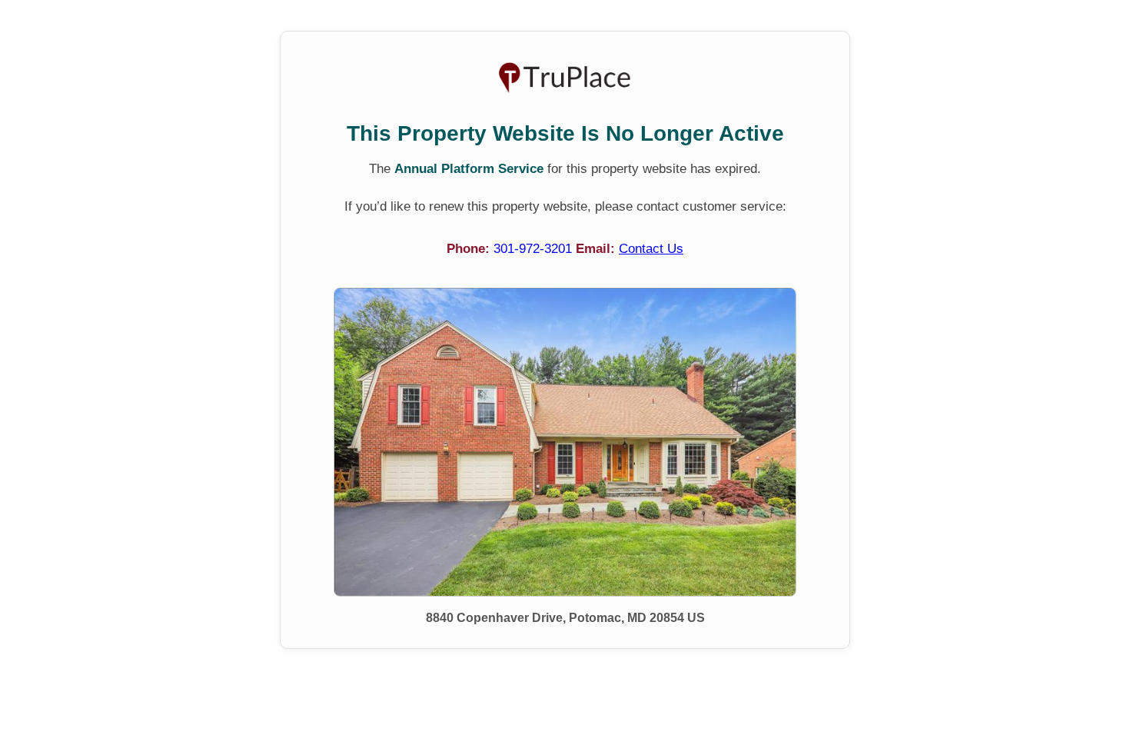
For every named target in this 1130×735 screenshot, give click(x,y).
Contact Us (651, 248)
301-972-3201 (535, 248)
